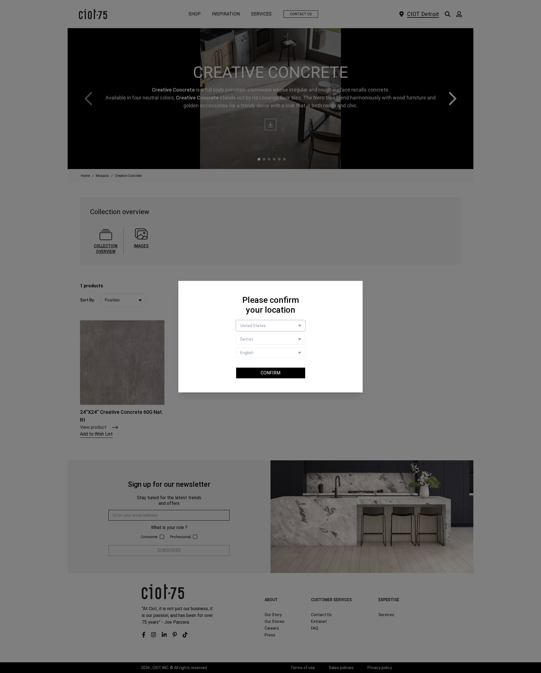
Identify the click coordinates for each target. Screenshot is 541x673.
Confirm (270, 373)
